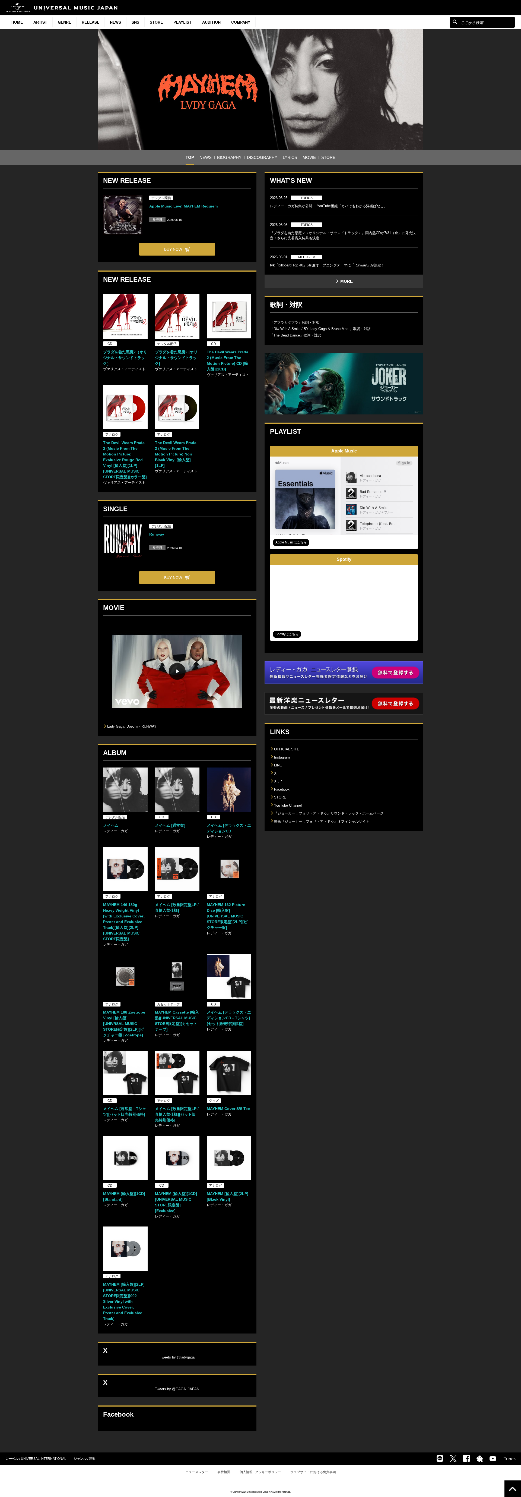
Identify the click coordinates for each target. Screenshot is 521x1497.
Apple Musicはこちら (291, 542)
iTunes (509, 1458)
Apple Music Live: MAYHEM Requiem (183, 206)
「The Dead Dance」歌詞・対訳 (295, 335)
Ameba (479, 1458)
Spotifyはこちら (286, 634)
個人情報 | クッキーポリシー (260, 1472)
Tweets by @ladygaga (177, 1357)
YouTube (493, 1458)
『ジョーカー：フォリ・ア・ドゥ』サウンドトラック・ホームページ (328, 813)
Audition (211, 22)
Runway (156, 534)
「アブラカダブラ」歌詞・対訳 (294, 322)
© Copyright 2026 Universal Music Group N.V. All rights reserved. (260, 1491)
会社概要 (223, 1472)
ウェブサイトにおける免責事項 (313, 1472)
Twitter (453, 1458)
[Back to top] (512, 1488)
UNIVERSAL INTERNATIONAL (43, 1459)
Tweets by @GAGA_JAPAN (177, 1389)
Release (90, 22)
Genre (64, 22)
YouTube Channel (288, 805)
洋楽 (92, 1459)
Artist (40, 22)
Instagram (282, 757)
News (115, 22)
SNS (135, 22)
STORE (156, 22)
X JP (278, 781)
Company (240, 22)
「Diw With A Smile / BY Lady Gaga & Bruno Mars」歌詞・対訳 (320, 329)
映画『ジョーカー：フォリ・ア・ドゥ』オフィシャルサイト (321, 821)
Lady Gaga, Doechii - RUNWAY (132, 726)
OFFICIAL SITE (286, 749)
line (440, 1458)
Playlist (182, 22)
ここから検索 (455, 21)
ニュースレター (196, 1472)
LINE (278, 765)
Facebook (282, 789)
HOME (17, 22)
